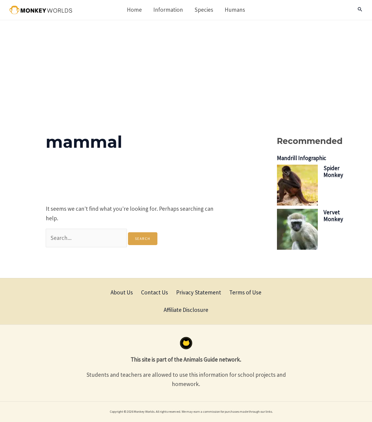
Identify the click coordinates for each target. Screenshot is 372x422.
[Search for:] (87, 238)
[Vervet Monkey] (297, 229)
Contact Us (154, 292)
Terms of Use (245, 292)
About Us (122, 292)
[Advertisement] (186, 61)
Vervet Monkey (333, 216)
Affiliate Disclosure (186, 310)
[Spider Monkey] (297, 185)
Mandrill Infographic (301, 158)
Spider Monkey (333, 171)
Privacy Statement (198, 292)
